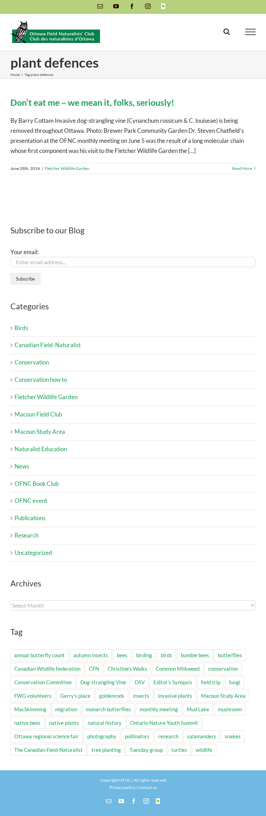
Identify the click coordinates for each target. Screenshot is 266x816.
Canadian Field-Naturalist (48, 345)
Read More (242, 168)
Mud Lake (198, 709)
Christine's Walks (127, 668)
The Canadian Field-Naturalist (48, 750)
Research (26, 535)
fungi (234, 682)
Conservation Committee (43, 682)
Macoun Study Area (40, 431)
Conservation (32, 362)
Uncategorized (33, 552)
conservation (223, 668)
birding (144, 655)
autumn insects (90, 655)
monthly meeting (159, 709)
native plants (64, 723)
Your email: (24, 252)
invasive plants (175, 696)
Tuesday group (146, 750)
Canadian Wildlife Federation (47, 668)
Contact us (147, 787)
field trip (210, 682)
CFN (94, 668)
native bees (27, 723)
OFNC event (31, 500)
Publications (30, 518)
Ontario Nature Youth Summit (164, 723)
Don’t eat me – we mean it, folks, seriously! (92, 102)
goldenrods (111, 696)
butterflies (230, 655)
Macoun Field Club (38, 414)
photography (101, 736)
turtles (179, 750)
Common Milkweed (178, 668)
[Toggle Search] (226, 31)
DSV (140, 682)
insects (141, 696)
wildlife (204, 750)
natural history (105, 723)
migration (66, 709)
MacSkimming (30, 709)
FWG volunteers (33, 696)
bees (122, 655)
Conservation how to (41, 379)
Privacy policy (122, 787)
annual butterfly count (39, 655)
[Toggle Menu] (251, 32)
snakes (233, 736)
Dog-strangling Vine (103, 682)
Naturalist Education (41, 449)
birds (166, 655)
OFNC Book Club (37, 483)
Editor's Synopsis (172, 682)
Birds (21, 328)
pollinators (137, 736)
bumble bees (195, 655)
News (22, 466)
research (168, 736)
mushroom (230, 709)
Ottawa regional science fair (46, 736)
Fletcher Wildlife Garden (67, 168)
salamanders (201, 736)
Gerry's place (75, 696)
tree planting (106, 750)
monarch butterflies (108, 709)
